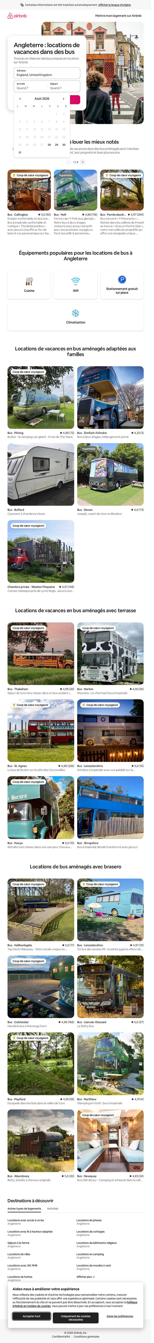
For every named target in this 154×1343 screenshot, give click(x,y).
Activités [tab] (52, 1208)
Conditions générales (86, 1336)
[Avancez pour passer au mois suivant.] (63, 99)
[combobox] (47, 75)
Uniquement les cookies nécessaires (75, 1318)
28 (49, 144)
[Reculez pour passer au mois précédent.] (20, 99)
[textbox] (30, 88)
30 (64, 144)
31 (20, 152)
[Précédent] (69, 162)
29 (56, 144)
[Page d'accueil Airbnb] (17, 16)
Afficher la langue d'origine (114, 5)
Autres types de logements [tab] (24, 1208)
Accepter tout (31, 1316)
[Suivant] (83, 162)
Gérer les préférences (119, 1316)
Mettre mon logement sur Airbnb (118, 16)
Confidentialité (61, 1336)
